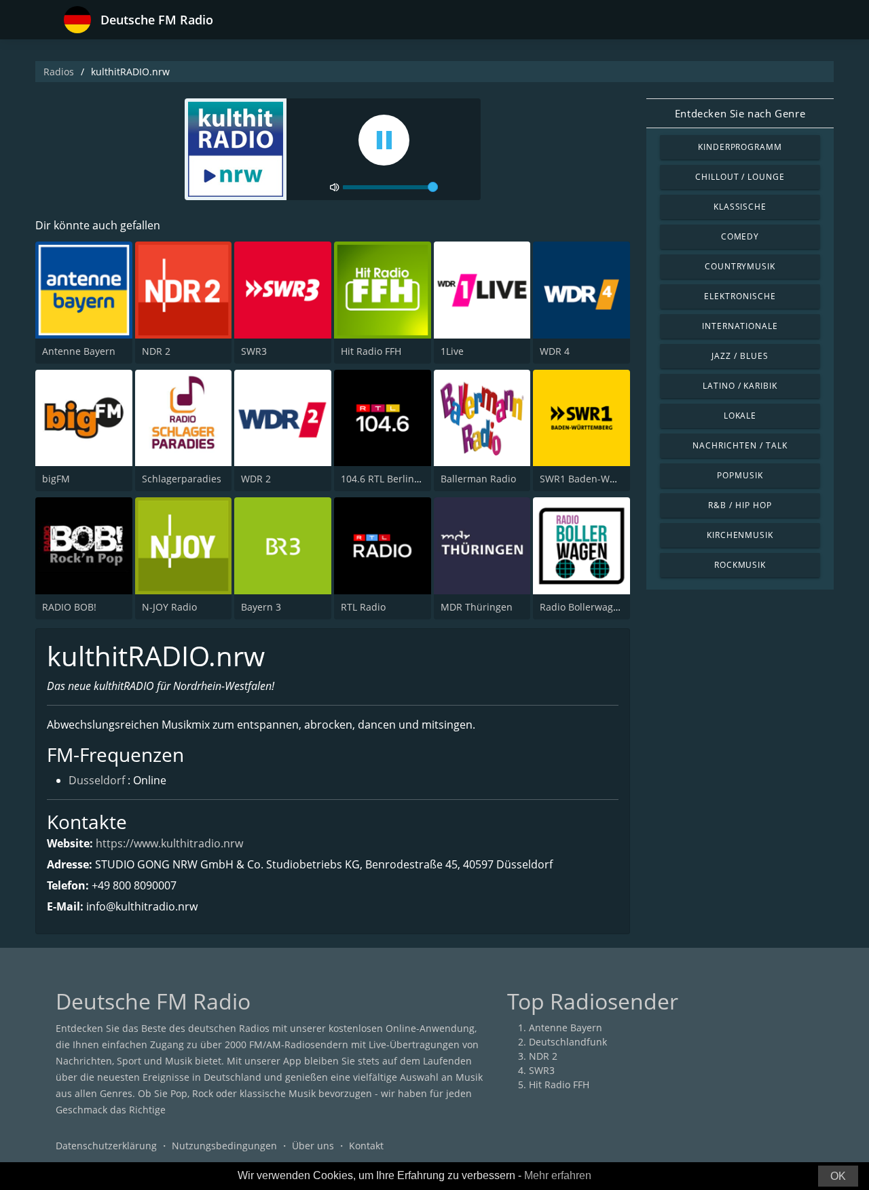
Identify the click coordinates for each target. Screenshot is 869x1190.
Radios (58, 71)
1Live (452, 351)
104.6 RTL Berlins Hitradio (399, 478)
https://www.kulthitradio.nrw (169, 843)
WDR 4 (555, 351)
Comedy (740, 236)
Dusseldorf (97, 780)
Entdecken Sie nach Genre (740, 113)
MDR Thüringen (477, 606)
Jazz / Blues (740, 356)
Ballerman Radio (478, 478)
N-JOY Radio (169, 606)
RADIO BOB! (69, 606)
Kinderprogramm (740, 147)
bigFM (56, 478)
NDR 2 (156, 351)
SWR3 (254, 351)
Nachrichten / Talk (739, 445)
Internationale (740, 326)
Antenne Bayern (78, 351)
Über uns (313, 1145)
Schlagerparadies (181, 478)
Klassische (740, 206)
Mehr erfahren (557, 1175)
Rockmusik (740, 565)
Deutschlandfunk (568, 1041)
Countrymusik (740, 266)
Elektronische (739, 296)
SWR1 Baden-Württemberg (601, 478)
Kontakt (366, 1145)
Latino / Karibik (740, 385)
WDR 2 (256, 478)
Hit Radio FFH (371, 351)
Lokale (740, 415)
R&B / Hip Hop (739, 505)
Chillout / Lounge (740, 177)
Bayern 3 (261, 606)
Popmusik (740, 475)
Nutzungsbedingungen (224, 1145)
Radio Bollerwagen (582, 606)
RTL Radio (363, 606)
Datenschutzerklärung (106, 1145)
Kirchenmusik (740, 535)
